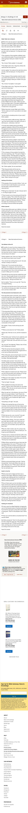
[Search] (25, 16)
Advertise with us (8, 743)
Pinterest (6, 792)
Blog (5, 727)
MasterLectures (8, 781)
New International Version (11, 540)
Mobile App (7, 723)
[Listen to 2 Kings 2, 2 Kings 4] (18, 30)
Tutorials (6, 740)
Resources (9, 26)
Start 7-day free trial (8, 574)
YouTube (6, 797)
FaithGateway (7, 764)
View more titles (14, 657)
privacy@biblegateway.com (8, 708)
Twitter (5, 795)
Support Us (7, 731)
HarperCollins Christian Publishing (12, 769)
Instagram (6, 790)
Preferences (7, 806)
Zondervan (6, 779)
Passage (3, 26)
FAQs (5, 738)
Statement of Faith (8, 721)
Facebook (6, 788)
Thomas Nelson (8, 775)
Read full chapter (5, 226)
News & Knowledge (9, 719)
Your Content (24, 26)
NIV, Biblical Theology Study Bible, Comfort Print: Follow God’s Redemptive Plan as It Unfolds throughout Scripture (13, 615)
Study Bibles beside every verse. (14, 6)
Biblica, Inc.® (18, 545)
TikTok (5, 794)
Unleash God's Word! (13, 561)
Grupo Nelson (7, 771)
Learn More (19, 574)
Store (5, 725)
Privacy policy (7, 747)
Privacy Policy (17, 707)
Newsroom (7, 729)
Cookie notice (7, 753)
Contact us (6, 745)
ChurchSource (7, 768)
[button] (26, 2)
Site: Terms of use (8, 755)
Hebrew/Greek (16, 26)
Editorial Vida (7, 773)
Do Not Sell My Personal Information (14, 751)
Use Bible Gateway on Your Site (12, 742)
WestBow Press (8, 777)
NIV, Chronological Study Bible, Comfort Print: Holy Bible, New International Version (13, 641)
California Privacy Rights (10, 749)
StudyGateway (7, 766)
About (5, 718)
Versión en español (9, 804)
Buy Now (9, 626)
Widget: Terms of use (9, 757)
